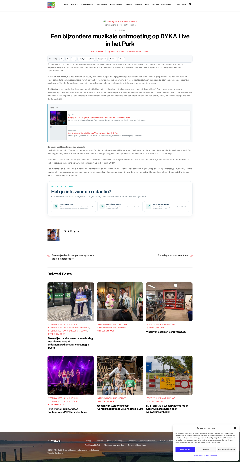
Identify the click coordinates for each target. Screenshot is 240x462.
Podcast (128, 4)
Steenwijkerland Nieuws (137, 51)
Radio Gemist (116, 4)
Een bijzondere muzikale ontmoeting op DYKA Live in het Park (120, 40)
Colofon (88, 440)
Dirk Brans (97, 51)
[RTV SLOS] (51, 7)
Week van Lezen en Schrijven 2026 (166, 331)
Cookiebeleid (198, 455)
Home (65, 4)
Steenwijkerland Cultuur (112, 324)
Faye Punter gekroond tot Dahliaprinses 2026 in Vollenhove (67, 410)
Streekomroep (87, 4)
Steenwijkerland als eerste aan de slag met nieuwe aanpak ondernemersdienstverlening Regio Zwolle (70, 343)
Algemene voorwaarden (114, 445)
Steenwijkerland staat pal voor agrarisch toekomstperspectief (73, 257)
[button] (235, 428)
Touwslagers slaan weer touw (173, 255)
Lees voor (102, 59)
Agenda (138, 4)
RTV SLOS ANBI (167, 440)
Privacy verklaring (210, 455)
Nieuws (74, 4)
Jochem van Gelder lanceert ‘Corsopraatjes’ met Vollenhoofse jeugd (120, 407)
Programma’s (101, 4)
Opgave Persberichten (162, 4)
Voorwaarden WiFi (147, 440)
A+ (73, 59)
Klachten (99, 440)
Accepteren (185, 449)
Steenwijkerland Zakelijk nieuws (67, 331)
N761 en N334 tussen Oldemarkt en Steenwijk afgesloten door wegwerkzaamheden (167, 408)
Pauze (112, 59)
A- (62, 59)
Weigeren (206, 449)
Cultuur (120, 51)
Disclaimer (131, 440)
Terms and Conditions (137, 445)
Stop (122, 59)
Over (147, 4)
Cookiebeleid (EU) (92, 445)
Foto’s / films (180, 4)
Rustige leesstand (86, 59)
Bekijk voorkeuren (226, 449)
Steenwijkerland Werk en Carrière (68, 327)
